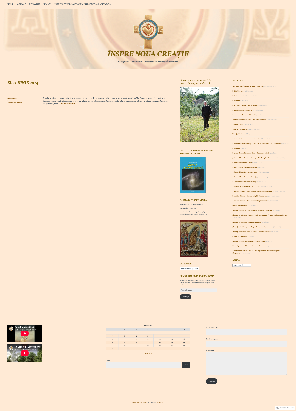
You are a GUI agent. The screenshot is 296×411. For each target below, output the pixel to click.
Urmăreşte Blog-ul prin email (197, 276)
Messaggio (210, 351)
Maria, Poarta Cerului (240, 206)
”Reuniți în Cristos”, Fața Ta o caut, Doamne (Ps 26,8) (251, 232)
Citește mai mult (67, 104)
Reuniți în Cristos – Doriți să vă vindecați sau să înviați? (252, 191)
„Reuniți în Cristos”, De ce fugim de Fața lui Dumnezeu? (252, 227)
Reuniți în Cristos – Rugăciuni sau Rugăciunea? (249, 201)
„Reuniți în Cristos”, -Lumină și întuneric (246, 222)
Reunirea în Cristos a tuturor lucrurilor (246, 139)
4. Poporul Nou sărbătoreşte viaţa (244, 167)
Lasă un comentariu (14, 103)
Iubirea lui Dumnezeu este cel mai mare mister (249, 120)
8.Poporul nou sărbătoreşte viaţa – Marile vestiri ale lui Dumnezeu (256, 144)
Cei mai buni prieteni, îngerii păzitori (245, 105)
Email (212, 339)
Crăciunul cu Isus (238, 96)
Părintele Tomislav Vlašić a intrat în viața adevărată (82, 4)
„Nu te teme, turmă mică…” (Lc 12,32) (245, 187)
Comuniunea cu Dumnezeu (242, 163)
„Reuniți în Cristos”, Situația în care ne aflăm (248, 241)
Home (10, 4)
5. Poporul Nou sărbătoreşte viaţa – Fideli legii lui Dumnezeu (254, 158)
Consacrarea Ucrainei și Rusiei (243, 115)
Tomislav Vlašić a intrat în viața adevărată (247, 86)
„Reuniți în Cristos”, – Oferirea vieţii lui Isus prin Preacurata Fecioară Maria (259, 215)
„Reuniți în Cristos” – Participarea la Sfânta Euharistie (252, 210)
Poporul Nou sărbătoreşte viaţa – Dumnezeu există (250, 153)
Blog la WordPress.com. (139, 402)
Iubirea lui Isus (237, 125)
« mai (146, 354)
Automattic (160, 402)
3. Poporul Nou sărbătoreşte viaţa (244, 172)
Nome (212, 328)
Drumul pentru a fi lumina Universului (246, 246)
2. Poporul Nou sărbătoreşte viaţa (244, 177)
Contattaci (211, 381)
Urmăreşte (185, 297)
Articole (21, 4)
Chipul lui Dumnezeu (239, 237)
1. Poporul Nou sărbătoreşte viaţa (244, 182)
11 (136, 339)
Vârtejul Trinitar (238, 134)
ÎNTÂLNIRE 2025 (238, 91)
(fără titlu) (236, 101)
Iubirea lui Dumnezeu (240, 129)
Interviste (34, 4)
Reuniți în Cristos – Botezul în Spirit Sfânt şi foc (249, 196)
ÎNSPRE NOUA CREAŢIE (148, 54)
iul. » (150, 354)
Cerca (108, 361)
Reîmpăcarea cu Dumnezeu (242, 110)
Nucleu (47, 4)
